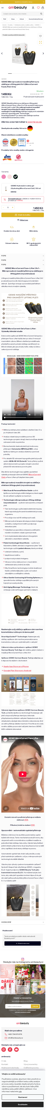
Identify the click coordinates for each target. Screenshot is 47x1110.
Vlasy (13, 19)
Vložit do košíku (24, 215)
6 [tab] (28, 73)
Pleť (4, 19)
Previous (2, 2)
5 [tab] (24, 73)
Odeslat (35, 1006)
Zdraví (22, 19)
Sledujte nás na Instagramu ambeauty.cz (23, 962)
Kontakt (4, 1064)
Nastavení (22, 1097)
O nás (3, 1061)
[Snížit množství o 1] (3, 207)
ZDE (26, 820)
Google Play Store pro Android (17, 670)
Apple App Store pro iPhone (16, 666)
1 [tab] (10, 73)
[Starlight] (9, 176)
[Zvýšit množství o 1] (12, 207)
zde (20, 1091)
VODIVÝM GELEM (34, 122)
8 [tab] (35, 73)
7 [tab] (32, 73)
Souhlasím (22, 1104)
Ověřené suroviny (31, 1068)
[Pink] (3, 176)
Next (42, 2)
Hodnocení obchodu (10, 1068)
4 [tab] (21, 73)
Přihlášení (33, 8)
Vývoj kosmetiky (30, 1064)
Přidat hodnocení (23, 943)
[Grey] (15, 176)
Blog (25, 1061)
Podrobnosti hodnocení (34, 97)
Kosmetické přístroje (36, 19)
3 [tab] (17, 73)
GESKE (4, 79)
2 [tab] (13, 73)
